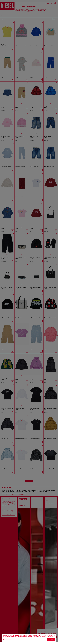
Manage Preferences (33, 636)
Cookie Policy (50, 636)
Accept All (51, 639)
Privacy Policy (43, 636)
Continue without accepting (8, 639)
